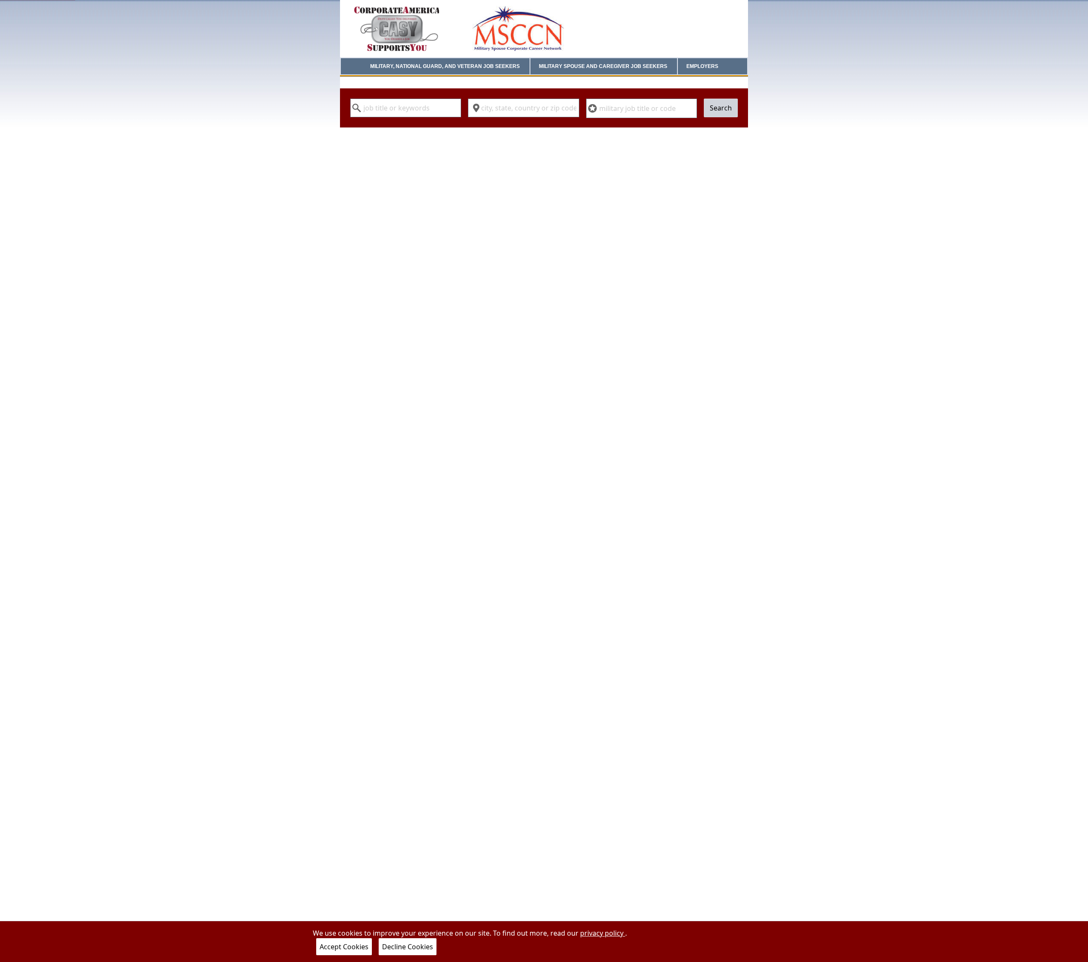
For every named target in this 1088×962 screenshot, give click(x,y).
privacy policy (602, 933)
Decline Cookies (407, 946)
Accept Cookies (344, 946)
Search (721, 108)
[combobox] (405, 108)
